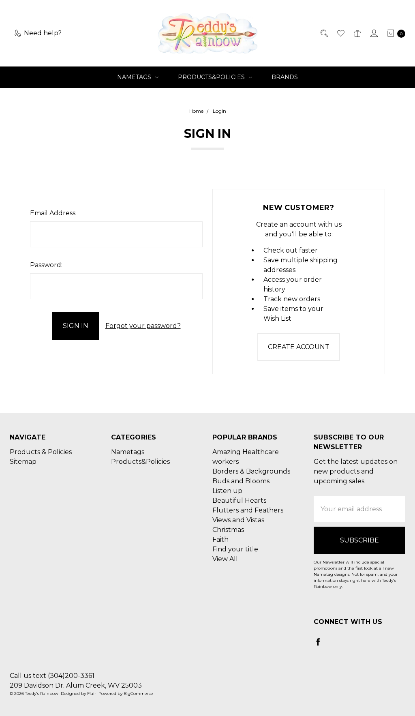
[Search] (323, 33)
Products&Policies (212, 77)
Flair (91, 693)
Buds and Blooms (241, 481)
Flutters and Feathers (247, 510)
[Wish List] (340, 33)
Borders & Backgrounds (251, 471)
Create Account (298, 347)
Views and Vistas (238, 520)
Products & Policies (41, 452)
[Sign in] (373, 33)
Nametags (135, 77)
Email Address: (53, 213)
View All (225, 559)
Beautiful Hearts (239, 500)
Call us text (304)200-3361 (52, 676)
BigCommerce (138, 693)
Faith (220, 539)
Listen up (227, 491)
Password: (46, 265)
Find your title (235, 549)
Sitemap (23, 461)
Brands (285, 77)
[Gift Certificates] (356, 33)
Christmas (228, 530)
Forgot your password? (143, 326)
